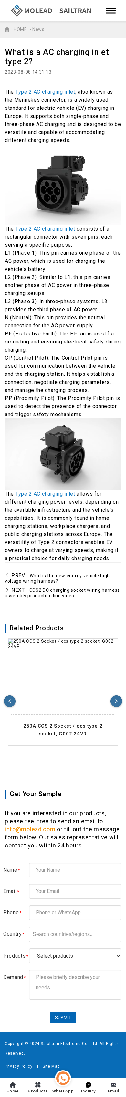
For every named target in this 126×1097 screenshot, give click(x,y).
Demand (14, 977)
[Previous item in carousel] (10, 701)
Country (14, 934)
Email (11, 891)
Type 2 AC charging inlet (45, 92)
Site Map (51, 1066)
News (38, 29)
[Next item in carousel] (116, 701)
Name (11, 870)
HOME (20, 29)
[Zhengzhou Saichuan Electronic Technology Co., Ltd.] (51, 10)
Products (15, 956)
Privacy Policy (19, 1066)
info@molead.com (30, 829)
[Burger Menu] (111, 10)
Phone (12, 912)
